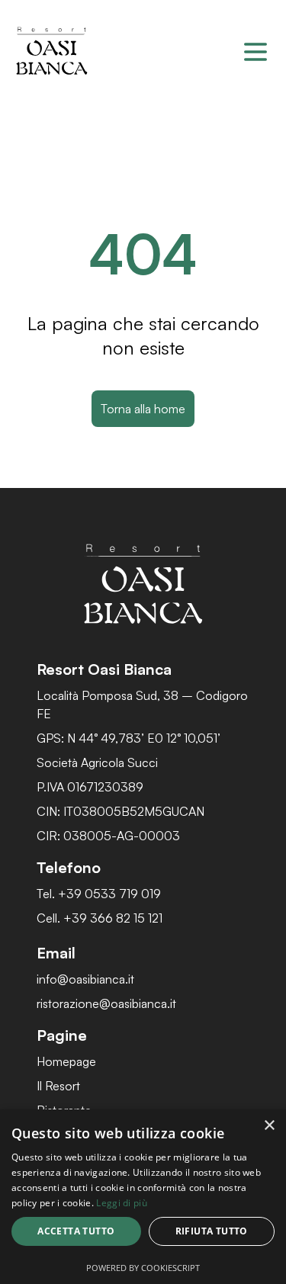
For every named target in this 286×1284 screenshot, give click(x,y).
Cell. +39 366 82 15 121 (99, 918)
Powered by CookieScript (143, 1267)
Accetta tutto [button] (75, 1231)
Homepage (66, 1061)
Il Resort (58, 1085)
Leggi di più (121, 1202)
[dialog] (143, 1196)
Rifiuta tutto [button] (211, 1231)
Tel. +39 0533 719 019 (99, 893)
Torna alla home (143, 408)
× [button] (269, 1126)
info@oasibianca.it (85, 979)
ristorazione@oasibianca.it (106, 1003)
